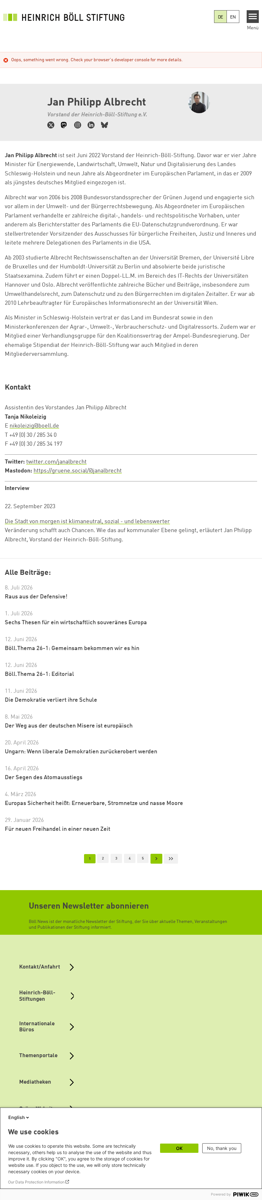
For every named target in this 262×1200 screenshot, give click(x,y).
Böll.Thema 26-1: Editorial (39, 674)
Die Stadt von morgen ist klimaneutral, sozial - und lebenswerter (87, 521)
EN (233, 17)
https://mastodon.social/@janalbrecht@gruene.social (64, 124)
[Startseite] (64, 16)
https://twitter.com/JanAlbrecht (50, 124)
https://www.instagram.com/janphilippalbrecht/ (77, 124)
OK (179, 1148)
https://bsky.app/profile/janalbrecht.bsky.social (104, 124)
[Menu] (253, 16)
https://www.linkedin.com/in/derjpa (91, 124)
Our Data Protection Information (36, 1182)
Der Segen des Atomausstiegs (43, 777)
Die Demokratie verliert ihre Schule (51, 700)
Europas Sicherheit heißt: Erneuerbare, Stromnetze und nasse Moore (94, 803)
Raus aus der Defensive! (36, 597)
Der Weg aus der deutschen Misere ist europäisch (69, 726)
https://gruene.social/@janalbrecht (78, 471)
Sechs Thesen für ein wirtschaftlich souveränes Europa (76, 623)
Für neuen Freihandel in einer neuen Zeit (57, 829)
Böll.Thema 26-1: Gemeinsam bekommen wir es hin (72, 648)
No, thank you (221, 1148)
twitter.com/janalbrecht (56, 462)
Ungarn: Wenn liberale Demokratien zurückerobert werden (81, 752)
